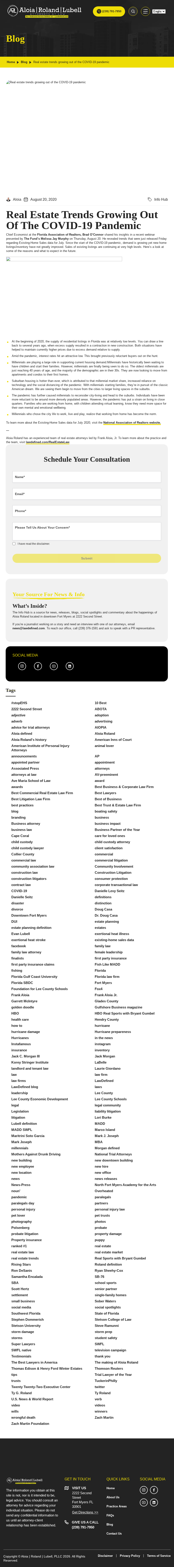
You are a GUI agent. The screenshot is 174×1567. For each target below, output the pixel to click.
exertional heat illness (112, 934)
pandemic (19, 1197)
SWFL (99, 1344)
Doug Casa (103, 909)
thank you (102, 1356)
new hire (101, 1166)
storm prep (103, 1332)
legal (15, 1105)
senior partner (106, 1289)
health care (20, 1019)
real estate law (22, 1252)
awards (17, 787)
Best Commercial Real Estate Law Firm (42, 793)
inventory (102, 1050)
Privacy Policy (130, 1555)
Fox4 (98, 989)
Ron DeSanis (21, 1270)
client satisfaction (109, 848)
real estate (103, 1246)
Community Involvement (114, 866)
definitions (103, 897)
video (15, 1405)
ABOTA (101, 709)
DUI (14, 921)
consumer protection (111, 879)
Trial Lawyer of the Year (113, 1375)
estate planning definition (31, 928)
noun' (15, 1191)
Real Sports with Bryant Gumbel (120, 1258)
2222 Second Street (26, 709)
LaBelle (100, 1062)
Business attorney (25, 823)
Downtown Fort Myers (29, 915)
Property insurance (26, 1240)
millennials (19, 1148)
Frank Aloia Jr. (106, 995)
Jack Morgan (105, 1056)
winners (101, 1411)
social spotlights (108, 1307)
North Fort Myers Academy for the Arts (125, 1185)
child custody (22, 842)
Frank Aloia (20, 995)
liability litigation (108, 1111)
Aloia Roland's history (28, 740)
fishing (16, 970)
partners (101, 1203)
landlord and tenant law (29, 1068)
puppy (100, 1240)
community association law (32, 866)
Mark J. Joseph (107, 1136)
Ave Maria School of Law (31, 781)
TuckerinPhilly (106, 1381)
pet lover (18, 1215)
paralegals (103, 1197)
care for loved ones (110, 836)
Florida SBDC (22, 983)
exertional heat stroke (28, 940)
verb (98, 1399)
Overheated (104, 1191)
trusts (16, 1381)
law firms (18, 1081)
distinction (103, 903)
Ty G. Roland (21, 1393)
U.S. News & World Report (32, 1399)
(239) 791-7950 (111, 11)
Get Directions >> (85, 1512)
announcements (24, 756)
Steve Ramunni (107, 1326)
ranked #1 (19, 1246)
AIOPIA (100, 727)
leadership (19, 1093)
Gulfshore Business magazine (118, 1007)
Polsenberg (20, 1228)
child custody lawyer (27, 848)
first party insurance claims (32, 964)
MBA (99, 1142)
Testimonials (21, 1356)
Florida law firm (107, 977)
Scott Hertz (20, 1289)
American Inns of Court (113, 740)
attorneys (102, 768)
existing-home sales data (114, 940)
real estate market (109, 1252)
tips (14, 1375)
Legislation (20, 1111)
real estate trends (25, 1258)
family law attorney (26, 952)
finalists (17, 958)
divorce (17, 909)
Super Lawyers (23, 1344)
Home (11, 62)
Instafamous (21, 1044)
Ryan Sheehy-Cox (109, 1270)
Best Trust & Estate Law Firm (118, 805)
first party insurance (111, 958)
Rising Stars (21, 1264)
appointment (105, 762)
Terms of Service (159, 1555)
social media (21, 1307)
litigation (18, 1117)
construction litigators (28, 879)
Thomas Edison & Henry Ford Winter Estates (46, 1368)
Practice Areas (116, 1506)
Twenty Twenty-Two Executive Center (40, 1387)
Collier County (22, 854)
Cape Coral (20, 836)
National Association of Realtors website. (132, 422)
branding (18, 817)
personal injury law (110, 1209)
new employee (22, 1166)
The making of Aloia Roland (116, 1362)
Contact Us (114, 1533)
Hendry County (107, 1019)
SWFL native (21, 1350)
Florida (100, 970)
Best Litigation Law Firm (30, 799)
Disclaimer (105, 1555)
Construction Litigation (113, 872)
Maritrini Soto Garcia (27, 1136)
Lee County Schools (111, 1099)
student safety (106, 1338)
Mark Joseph (21, 1142)
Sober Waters (105, 1301)
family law (103, 946)
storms (16, 1338)
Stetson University (26, 1326)
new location (21, 1172)
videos (100, 1405)
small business (23, 1301)
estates (100, 928)
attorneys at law (23, 774)
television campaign (110, 1350)
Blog (24, 62)
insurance (19, 1050)
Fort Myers (103, 983)
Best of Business (108, 799)
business (102, 817)
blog (14, 811)
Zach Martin (104, 1417)
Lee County (104, 1093)
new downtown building (114, 1160)
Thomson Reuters (109, 1368)
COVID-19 (19, 891)
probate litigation (24, 1234)
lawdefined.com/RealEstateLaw (47, 442)
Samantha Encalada (27, 1277)
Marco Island (105, 1130)
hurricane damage (25, 1032)
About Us (112, 1497)
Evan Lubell (20, 934)
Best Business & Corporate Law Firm (124, 787)
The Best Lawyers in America (34, 1362)
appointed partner (25, 762)
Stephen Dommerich (27, 1319)
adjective (18, 715)
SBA (15, 1283)
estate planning (107, 921)
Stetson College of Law (113, 1319)
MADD (100, 1123)
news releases (106, 1179)
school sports (105, 1283)
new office (103, 1172)
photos (100, 1221)
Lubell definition (24, 1123)
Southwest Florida (25, 1313)
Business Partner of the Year (117, 830)
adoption (102, 715)
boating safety (106, 811)
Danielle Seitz (22, 897)
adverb (16, 721)
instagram (103, 1044)
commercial (104, 854)
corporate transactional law (116, 885)
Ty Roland (103, 1393)
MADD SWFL (21, 1130)
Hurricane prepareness (113, 1032)
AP (97, 756)
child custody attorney (112, 842)
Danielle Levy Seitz (110, 891)
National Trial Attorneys (113, 1154)
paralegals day (22, 1203)
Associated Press (25, 768)
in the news (104, 1038)
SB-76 (99, 1277)
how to (16, 1026)
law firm (101, 1074)
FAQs (110, 1515)
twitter (100, 1387)
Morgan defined (107, 1148)
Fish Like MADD (107, 964)
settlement (19, 1295)
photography (21, 1221)
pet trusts (102, 1215)
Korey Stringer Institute (29, 1062)
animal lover (104, 746)
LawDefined (104, 1081)
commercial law (23, 860)
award (99, 781)
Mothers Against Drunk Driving (35, 1154)
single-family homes (110, 1295)
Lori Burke (103, 1117)
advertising (103, 721)
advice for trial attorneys (30, 727)
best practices (22, 805)
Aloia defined (21, 733)
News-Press (20, 1185)
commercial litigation (111, 860)
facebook (18, 946)
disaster (17, 903)
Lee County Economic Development (39, 1099)
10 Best (100, 703)
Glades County (106, 1001)
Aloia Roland (105, 733)
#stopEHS (19, 703)
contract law (21, 885)
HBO (15, 1013)
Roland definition (108, 1264)
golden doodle (22, 1007)
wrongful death (23, 1417)
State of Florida (107, 1313)
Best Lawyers (105, 793)
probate (101, 1228)
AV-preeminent (106, 774)
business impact (108, 823)
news (15, 1179)
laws (98, 1087)
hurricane (102, 1026)
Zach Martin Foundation (30, 1423)
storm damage (22, 1332)
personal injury (23, 1209)
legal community (108, 1105)
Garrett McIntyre (24, 1001)
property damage (108, 1234)
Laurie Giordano (108, 1068)
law (14, 1074)
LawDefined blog (24, 1087)
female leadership (109, 952)
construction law (24, 872)
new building (21, 1160)
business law (21, 830)
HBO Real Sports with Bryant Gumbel (125, 1013)
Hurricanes (20, 1038)
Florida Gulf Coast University (34, 977)
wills (15, 1411)
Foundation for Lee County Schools (39, 989)
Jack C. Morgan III (25, 1056)
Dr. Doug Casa (106, 915)
